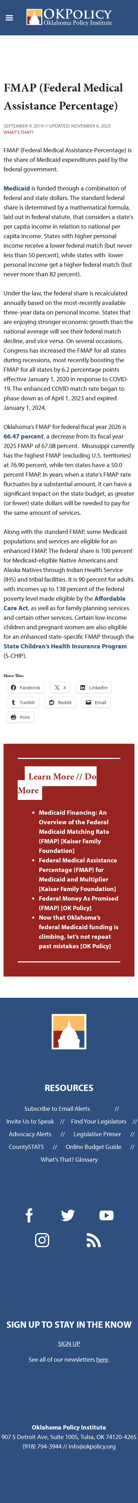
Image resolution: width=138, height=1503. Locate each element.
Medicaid (17, 188)
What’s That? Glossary (69, 1159)
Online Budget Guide (93, 1147)
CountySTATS (26, 1147)
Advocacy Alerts (30, 1134)
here (102, 1359)
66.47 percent (24, 436)
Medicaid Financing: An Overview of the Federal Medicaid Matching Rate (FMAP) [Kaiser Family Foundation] (74, 831)
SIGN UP (69, 1343)
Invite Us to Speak (30, 1121)
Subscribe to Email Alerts (57, 1108)
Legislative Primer (97, 1134)
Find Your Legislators (98, 1121)
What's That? (19, 132)
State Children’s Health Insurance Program (65, 646)
